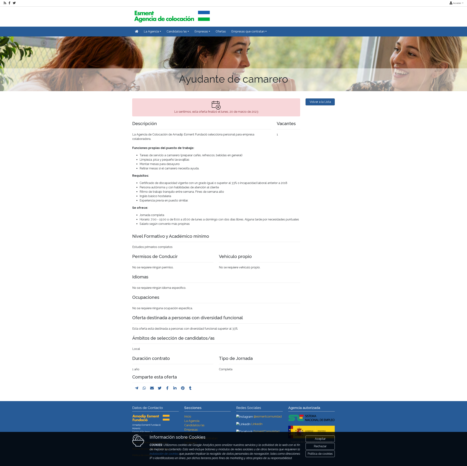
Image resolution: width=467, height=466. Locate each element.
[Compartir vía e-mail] (152, 388)
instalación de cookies (164, 453)
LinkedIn (257, 424)
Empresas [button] (201, 31)
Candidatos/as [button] (177, 31)
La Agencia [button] (151, 31)
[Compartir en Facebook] (167, 388)
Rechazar (320, 446)
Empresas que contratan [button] (248, 31)
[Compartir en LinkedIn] (175, 388)
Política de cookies (320, 453)
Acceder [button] (457, 3)
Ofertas (221, 31)
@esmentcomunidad (268, 416)
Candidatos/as (194, 425)
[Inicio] (171, 15)
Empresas (191, 429)
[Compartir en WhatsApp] (144, 388)
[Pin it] (182, 388)
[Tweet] (159, 388)
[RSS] (5, 3)
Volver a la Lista (320, 102)
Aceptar (320, 438)
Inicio (187, 416)
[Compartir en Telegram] (136, 388)
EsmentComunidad (266, 431)
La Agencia (191, 421)
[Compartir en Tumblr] (190, 388)
